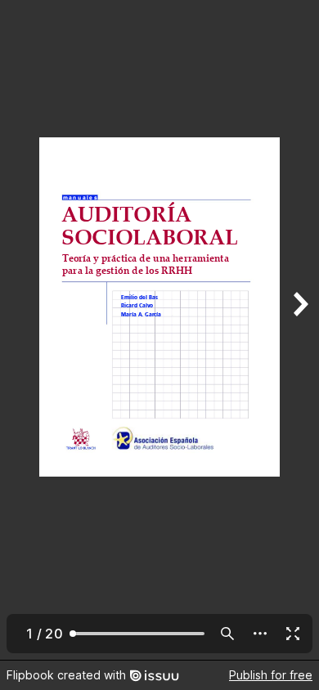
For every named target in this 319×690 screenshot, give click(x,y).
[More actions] (260, 633)
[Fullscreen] (292, 633)
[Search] (227, 633)
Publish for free (270, 675)
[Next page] (299, 330)
